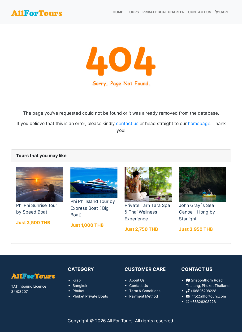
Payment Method (143, 296)
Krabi (77, 280)
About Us (137, 280)
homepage (199, 123)
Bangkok (80, 285)
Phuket (78, 291)
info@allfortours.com (208, 296)
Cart (224, 12)
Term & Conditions (144, 291)
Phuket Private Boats (90, 296)
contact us (127, 123)
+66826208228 (203, 301)
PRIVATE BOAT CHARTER (163, 12)
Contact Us (199, 12)
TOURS (133, 12)
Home (118, 12)
